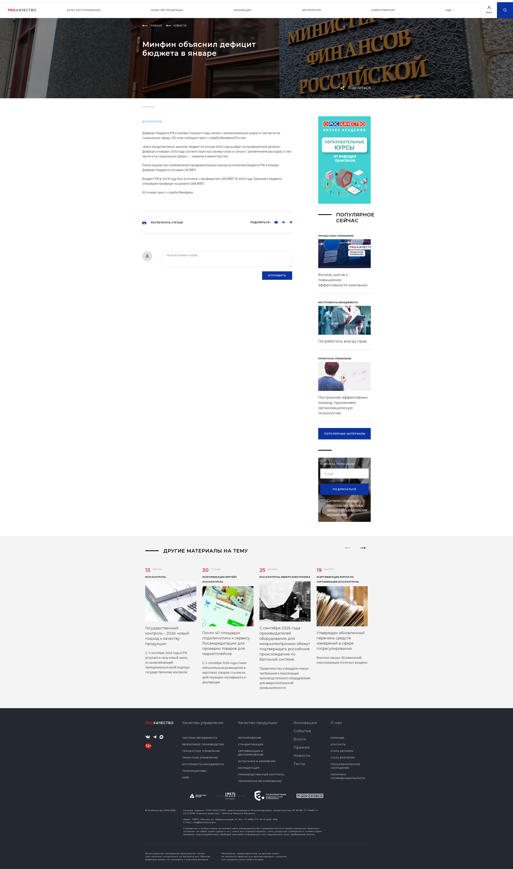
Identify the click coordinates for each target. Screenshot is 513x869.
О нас (336, 723)
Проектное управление (200, 757)
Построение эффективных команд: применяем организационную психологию (343, 405)
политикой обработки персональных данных (345, 505)
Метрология (311, 10)
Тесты (299, 764)
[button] (363, 551)
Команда (337, 737)
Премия (302, 747)
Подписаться (344, 489)
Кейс (186, 777)
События (302, 731)
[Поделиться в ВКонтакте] (281, 222)
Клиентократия (383, 10)
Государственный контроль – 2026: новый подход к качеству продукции (167, 636)
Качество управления (84, 10)
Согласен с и (347, 507)
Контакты (338, 744)
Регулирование (249, 737)
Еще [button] (448, 10)
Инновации (242, 10)
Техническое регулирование (260, 781)
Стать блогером (343, 757)
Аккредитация (249, 768)
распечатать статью (166, 222)
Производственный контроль (261, 774)
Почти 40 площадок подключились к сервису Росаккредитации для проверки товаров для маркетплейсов (226, 643)
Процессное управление (201, 751)
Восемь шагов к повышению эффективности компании (343, 280)
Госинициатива (194, 771)
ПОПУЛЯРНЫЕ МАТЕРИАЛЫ (345, 433)
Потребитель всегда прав (342, 341)
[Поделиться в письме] (274, 222)
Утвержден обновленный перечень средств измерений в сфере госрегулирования (341, 641)
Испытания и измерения (256, 761)
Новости (302, 755)
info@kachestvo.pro (204, 822)
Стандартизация (250, 744)
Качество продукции (167, 10)
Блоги (300, 739)
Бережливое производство (203, 744)
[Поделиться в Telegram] (288, 222)
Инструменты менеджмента (203, 764)
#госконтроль (152, 121)
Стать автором (342, 751)
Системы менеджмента (199, 737)
